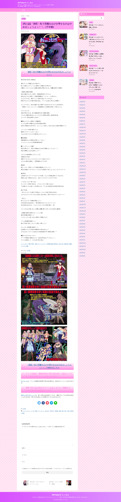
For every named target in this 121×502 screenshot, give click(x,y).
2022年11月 (82, 246)
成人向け (47, 411)
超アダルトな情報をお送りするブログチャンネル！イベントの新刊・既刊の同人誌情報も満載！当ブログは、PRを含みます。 (60, 497)
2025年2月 (82, 159)
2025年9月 (82, 137)
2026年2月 (82, 120)
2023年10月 (82, 210)
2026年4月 (82, 114)
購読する (84, 14)
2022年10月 (82, 249)
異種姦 (56, 411)
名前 (23, 448)
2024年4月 (82, 191)
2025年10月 (82, 133)
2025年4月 (82, 153)
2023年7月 (82, 220)
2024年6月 (82, 185)
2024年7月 (82, 182)
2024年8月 (82, 178)
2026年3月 (82, 117)
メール (24, 455)
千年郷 (28, 250)
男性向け (52, 411)
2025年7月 (82, 143)
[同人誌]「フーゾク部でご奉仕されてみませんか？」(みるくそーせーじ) (96, 70)
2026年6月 (82, 108)
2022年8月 (82, 255)
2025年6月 (82, 146)
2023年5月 (82, 227)
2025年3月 (82, 156)
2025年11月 (82, 130)
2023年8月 (82, 217)
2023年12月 (82, 204)
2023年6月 (82, 223)
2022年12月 (82, 243)
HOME (23, 10)
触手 (63, 411)
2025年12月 (82, 127)
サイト (23, 461)
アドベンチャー (26, 411)
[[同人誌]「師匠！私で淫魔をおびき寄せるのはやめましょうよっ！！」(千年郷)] (51, 403)
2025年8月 (82, 140)
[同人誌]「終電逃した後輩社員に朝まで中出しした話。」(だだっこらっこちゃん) (96, 56)
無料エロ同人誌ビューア (28, 395)
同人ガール (24, 381)
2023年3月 (82, 233)
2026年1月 (82, 124)
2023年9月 (82, 214)
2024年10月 (82, 172)
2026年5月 (82, 111)
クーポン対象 (34, 411)
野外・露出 (67, 411)
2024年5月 (82, 188)
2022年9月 (82, 252)
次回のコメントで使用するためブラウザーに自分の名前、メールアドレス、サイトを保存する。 (48, 468)
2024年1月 (82, 201)
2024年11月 (82, 169)
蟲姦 (60, 411)
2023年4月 (82, 230)
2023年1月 (82, 239)
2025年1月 (82, 162)
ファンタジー (41, 411)
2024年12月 (82, 165)
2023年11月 (82, 207)
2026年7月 (82, 104)
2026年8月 (82, 101)
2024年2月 (82, 198)
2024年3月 (82, 194)
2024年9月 (82, 175)
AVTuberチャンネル (25, 3)
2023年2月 (82, 236)
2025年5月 (82, 149)
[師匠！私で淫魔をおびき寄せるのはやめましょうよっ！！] (44, 287)
